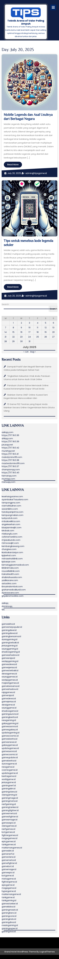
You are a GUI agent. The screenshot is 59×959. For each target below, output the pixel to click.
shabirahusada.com (12, 577)
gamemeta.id (9, 860)
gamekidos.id (8, 906)
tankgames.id (9, 844)
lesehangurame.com (12, 496)
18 (38, 332)
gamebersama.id (10, 686)
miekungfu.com (9, 533)
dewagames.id (9, 673)
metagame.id (9, 878)
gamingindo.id (9, 919)
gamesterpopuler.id (12, 626)
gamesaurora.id (10, 726)
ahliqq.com (7, 438)
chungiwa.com (9, 549)
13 (53, 327)
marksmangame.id (11, 894)
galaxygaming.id (10, 723)
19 (46, 332)
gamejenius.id (9, 701)
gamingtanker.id (10, 807)
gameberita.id (9, 760)
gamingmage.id (10, 797)
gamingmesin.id (10, 909)
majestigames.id (10, 682)
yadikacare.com (10, 580)
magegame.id (9, 887)
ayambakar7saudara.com (15, 499)
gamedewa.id (9, 698)
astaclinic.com (9, 583)
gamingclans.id (9, 791)
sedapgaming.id (10, 661)
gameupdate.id (10, 757)
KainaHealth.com (10, 574)
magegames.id (9, 838)
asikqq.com (7, 432)
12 (46, 327)
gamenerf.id (8, 853)
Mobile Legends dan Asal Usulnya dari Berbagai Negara (28, 117)
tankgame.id (8, 897)
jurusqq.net (7, 444)
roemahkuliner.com (11, 505)
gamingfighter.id (10, 810)
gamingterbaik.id (10, 642)
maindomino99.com (12, 457)
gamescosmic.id (10, 735)
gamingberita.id (10, 717)
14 (6, 332)
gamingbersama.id (11, 636)
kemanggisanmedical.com (15, 564)
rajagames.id (8, 692)
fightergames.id (10, 835)
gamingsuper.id (9, 928)
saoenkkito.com (10, 508)
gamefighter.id (9, 863)
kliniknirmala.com (10, 567)
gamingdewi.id (9, 630)
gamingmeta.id (9, 800)
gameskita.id (8, 623)
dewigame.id (8, 704)
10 (29, 327)
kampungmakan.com (12, 515)
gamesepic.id (9, 822)
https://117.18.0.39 (10, 441)
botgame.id (8, 875)
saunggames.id (9, 676)
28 (5, 341)
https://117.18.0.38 (10, 460)
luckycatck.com (9, 518)
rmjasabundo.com (11, 539)
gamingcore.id (9, 916)
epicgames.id (9, 841)
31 (29, 341)
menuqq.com (8, 481)
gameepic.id (8, 872)
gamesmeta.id (9, 813)
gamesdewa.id (9, 664)
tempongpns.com (11, 502)
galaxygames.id (10, 745)
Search (5, 304)
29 (13, 341)
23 (21, 336)
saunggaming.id (10, 648)
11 (37, 327)
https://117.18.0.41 (10, 453)
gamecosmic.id (9, 754)
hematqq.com (9, 475)
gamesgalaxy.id (10, 729)
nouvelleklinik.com (11, 571)
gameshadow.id (10, 689)
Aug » (33, 351)
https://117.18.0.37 (10, 466)
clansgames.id (9, 825)
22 (13, 336)
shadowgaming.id (11, 651)
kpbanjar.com (9, 561)
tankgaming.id (9, 900)
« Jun (26, 351)
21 (5, 336)
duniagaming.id (9, 639)
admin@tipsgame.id (36, 173)
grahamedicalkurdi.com (14, 589)
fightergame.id (9, 881)
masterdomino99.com (13, 463)
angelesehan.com (11, 524)
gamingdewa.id (9, 633)
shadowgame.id (10, 710)
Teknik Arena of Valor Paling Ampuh (25, 22)
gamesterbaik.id (10, 670)
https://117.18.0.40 (10, 472)
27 (53, 336)
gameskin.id (8, 850)
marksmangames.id (12, 847)
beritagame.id (9, 776)
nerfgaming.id (9, 804)
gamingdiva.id (9, 922)
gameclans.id (8, 856)
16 (21, 332)
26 (45, 336)
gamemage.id (9, 869)
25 (37, 336)
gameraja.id (8, 695)
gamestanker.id (10, 903)
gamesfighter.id (10, 816)
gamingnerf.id (9, 785)
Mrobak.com (8, 530)
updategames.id (10, 748)
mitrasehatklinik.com (12, 558)
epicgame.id (8, 884)
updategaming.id (10, 732)
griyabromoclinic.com (12, 595)
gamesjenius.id (9, 667)
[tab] (53, 7)
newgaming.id (9, 720)
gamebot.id (8, 866)
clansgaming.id (9, 794)
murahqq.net (8, 450)
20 (53, 332)
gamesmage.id (9, 819)
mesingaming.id (10, 925)
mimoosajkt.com (10, 543)
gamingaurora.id (10, 713)
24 (29, 336)
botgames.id (8, 832)
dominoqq (7, 606)
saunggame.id (9, 707)
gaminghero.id (9, 912)
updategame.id (10, 773)
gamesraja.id (8, 658)
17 (29, 332)
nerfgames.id (8, 829)
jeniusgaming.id (9, 645)
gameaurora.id (9, 751)
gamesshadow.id (10, 655)
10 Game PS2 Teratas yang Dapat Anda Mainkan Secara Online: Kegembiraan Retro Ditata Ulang (29, 407)
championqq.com (11, 469)
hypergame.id (9, 891)
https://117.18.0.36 (10, 435)
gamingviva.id (9, 931)
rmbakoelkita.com (11, 521)
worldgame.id (9, 779)
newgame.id (8, 766)
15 (13, 332)
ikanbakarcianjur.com (12, 552)
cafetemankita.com (12, 536)
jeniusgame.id (9, 782)
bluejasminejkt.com (11, 527)
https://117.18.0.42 (10, 447)
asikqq (5, 603)
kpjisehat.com (9, 555)
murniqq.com (8, 478)
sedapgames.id (10, 679)
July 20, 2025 (14, 173)
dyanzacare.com (10, 592)
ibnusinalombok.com (12, 586)
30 (21, 341)
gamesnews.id (9, 742)
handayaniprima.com (12, 511)
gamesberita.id (9, 738)
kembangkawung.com (13, 546)
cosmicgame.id (9, 769)
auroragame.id (9, 763)
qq (3, 609)
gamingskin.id (8, 788)
